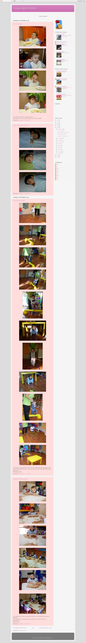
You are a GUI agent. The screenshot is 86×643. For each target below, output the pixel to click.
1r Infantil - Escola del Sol (61, 86)
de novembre (60, 138)
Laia (57, 174)
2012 (58, 125)
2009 (58, 157)
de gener (59, 153)
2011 (57, 127)
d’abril (59, 147)
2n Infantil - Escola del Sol (62, 79)
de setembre (60, 142)
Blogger (51, 638)
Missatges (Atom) (22, 630)
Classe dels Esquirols (61, 44)
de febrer (60, 151)
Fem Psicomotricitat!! (19, 201)
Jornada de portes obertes (65, 61)
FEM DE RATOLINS (65, 53)
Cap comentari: (27, 120)
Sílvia (57, 179)
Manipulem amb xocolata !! (20, 479)
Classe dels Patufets (25, 8)
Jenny (57, 170)
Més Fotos (64, 72)
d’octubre (59, 140)
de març (59, 149)
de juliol (59, 144)
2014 (58, 122)
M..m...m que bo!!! (17, 24)
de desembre (60, 129)
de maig (59, 145)
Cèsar (57, 164)
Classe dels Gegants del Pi (62, 42)
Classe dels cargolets (61, 59)
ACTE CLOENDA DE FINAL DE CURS (66, 96)
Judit (57, 172)
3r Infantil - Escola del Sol (62, 71)
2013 (58, 124)
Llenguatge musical (60, 34)
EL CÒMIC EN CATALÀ (61, 94)
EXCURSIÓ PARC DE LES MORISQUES (66, 88)
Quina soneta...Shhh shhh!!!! (20, 125)
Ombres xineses (65, 45)
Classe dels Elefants (61, 52)
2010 (58, 155)
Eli (56, 166)
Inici (33, 628)
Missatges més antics (46, 628)
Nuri (57, 177)
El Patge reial (64, 80)
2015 (58, 120)
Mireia (57, 175)
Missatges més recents (19, 628)
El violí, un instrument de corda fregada (66, 36)
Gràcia (57, 168)
